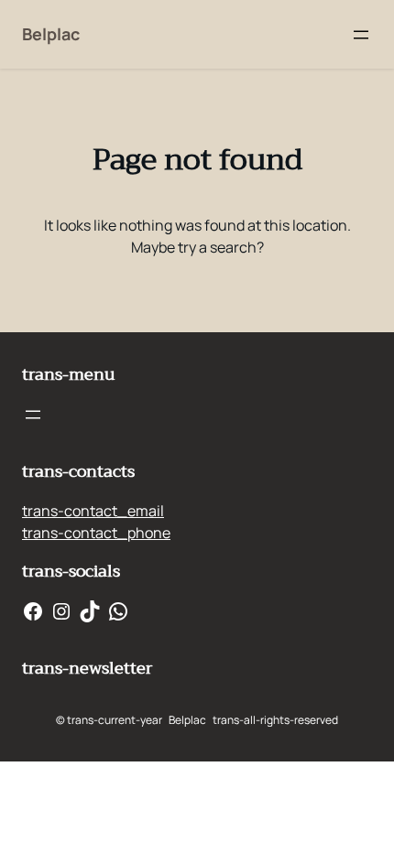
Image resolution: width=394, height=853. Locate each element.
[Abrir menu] (361, 35)
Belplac (51, 34)
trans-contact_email (93, 511)
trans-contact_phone (96, 533)
